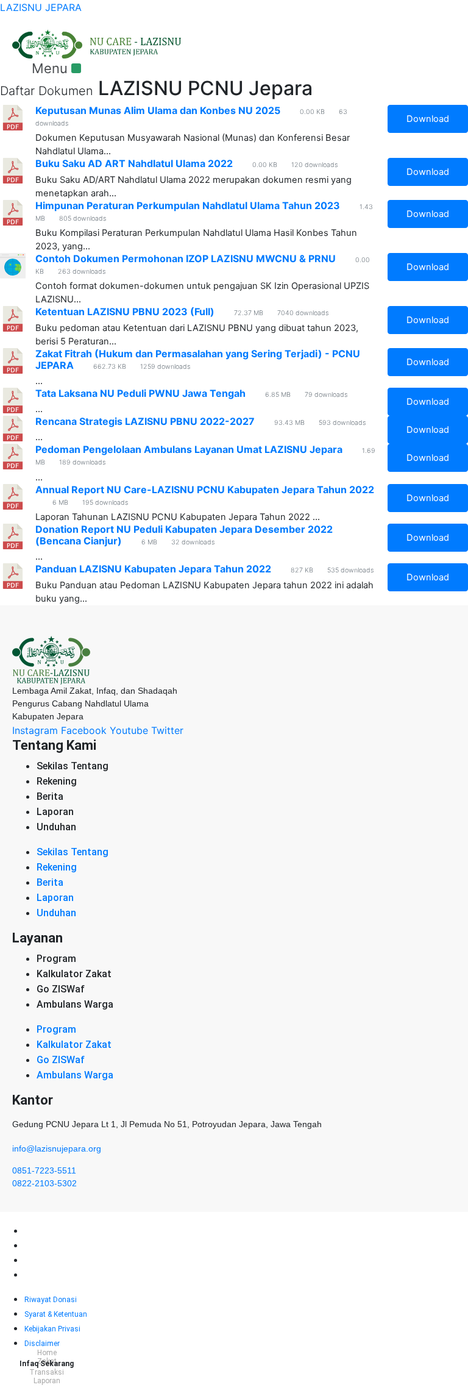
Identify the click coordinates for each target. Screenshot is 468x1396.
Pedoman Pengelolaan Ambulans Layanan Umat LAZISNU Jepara (188, 449)
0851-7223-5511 (44, 1170)
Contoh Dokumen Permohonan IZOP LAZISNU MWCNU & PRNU (185, 258)
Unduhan (56, 827)
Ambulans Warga (75, 1004)
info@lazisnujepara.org (56, 1148)
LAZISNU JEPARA (41, 7)
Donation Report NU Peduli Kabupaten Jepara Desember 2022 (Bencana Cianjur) (184, 535)
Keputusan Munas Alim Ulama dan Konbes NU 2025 (157, 110)
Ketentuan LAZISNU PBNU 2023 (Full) (124, 311)
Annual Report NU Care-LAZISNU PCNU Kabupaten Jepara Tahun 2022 (204, 489)
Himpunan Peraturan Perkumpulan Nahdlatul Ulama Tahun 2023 (187, 205)
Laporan (55, 811)
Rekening (57, 781)
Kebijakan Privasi (52, 1260)
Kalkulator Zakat (74, 974)
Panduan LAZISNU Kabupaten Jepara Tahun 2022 (153, 569)
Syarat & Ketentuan (55, 1246)
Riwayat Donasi (50, 1231)
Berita (50, 796)
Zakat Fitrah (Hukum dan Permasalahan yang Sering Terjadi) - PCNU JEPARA (197, 359)
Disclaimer (42, 1275)
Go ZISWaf (61, 989)
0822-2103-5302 (44, 1183)
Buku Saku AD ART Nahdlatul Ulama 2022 (134, 163)
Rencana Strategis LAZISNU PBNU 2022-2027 (145, 421)
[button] (56, 68)
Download (427, 118)
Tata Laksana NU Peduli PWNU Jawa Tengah (140, 393)
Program (56, 958)
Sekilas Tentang (72, 766)
